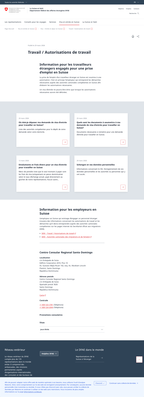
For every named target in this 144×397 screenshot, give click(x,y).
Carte (42, 295)
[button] (13, 22)
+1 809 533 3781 (46, 305)
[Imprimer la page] (132, 36)
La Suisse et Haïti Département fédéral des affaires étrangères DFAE (49, 9)
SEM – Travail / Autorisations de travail (58, 233)
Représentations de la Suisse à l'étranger (85, 357)
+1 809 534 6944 (46, 307)
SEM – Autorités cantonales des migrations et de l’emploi (66, 237)
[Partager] (137, 36)
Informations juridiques (33, 392)
